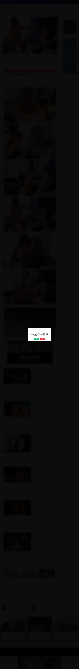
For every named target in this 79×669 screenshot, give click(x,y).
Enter (36, 338)
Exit (42, 338)
